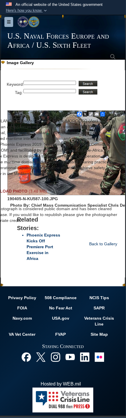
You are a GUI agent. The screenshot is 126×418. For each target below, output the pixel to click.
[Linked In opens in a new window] (84, 356)
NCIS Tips (99, 297)
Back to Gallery (103, 243)
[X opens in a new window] (41, 356)
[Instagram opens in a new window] (55, 356)
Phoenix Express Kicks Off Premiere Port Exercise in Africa (43, 247)
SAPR (99, 308)
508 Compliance (61, 297)
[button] (27, 10)
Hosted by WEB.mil (61, 383)
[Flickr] (99, 356)
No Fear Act (60, 308)
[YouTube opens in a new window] (70, 356)
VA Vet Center (22, 334)
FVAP (60, 334)
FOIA (22, 308)
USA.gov (60, 318)
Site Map (99, 334)
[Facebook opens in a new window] (26, 356)
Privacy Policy (22, 297)
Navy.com (22, 318)
